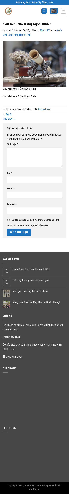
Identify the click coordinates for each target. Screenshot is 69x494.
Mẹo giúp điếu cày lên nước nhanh (30, 291)
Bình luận (12, 144)
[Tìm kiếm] (44, 11)
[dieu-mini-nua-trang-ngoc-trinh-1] (34, 63)
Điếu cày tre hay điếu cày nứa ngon (31, 280)
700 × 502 (45, 30)
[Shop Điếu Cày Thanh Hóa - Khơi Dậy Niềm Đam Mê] (11, 11)
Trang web (12, 204)
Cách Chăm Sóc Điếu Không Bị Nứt (31, 269)
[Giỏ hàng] (54, 11)
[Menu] (63, 11)
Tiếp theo (9, 118)
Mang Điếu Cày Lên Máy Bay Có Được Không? (36, 302)
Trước (7, 114)
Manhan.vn (34, 489)
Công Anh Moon (14, 356)
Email (10, 188)
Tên (9, 173)
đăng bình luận (44, 109)
